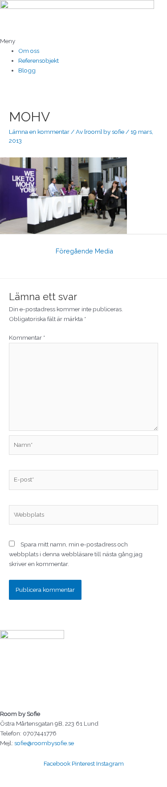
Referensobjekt (38, 60)
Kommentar (27, 337)
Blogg (27, 70)
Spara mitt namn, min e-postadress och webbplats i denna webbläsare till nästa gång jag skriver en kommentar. (76, 554)
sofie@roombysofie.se (44, 743)
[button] (83, 41)
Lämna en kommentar (39, 131)
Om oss (28, 50)
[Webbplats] (83, 516)
